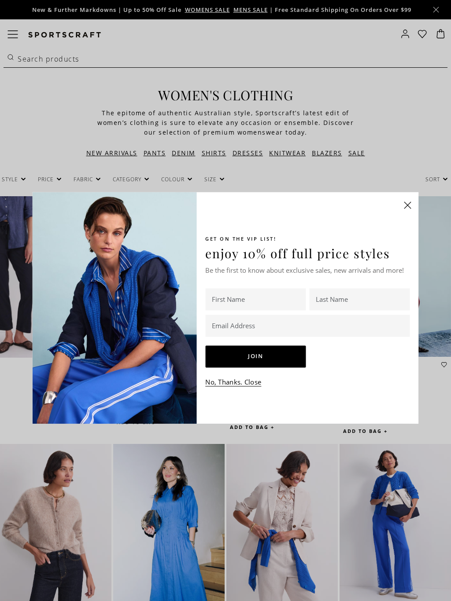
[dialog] (225, 300)
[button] (407, 205)
